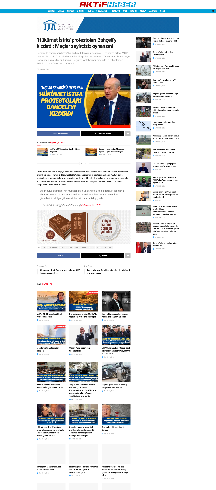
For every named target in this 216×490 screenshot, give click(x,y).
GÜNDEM (52, 11)
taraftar (108, 247)
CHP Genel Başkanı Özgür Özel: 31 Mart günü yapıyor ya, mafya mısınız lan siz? (116, 351)
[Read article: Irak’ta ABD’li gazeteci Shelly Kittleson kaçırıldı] (42, 152)
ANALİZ (61, 11)
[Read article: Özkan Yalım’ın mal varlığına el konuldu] (143, 247)
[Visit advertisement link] (108, 27)
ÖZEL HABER (101, 11)
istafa (77, 247)
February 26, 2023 (43, 69)
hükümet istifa (66, 247)
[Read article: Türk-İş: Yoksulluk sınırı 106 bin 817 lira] (143, 84)
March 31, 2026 (56, 154)
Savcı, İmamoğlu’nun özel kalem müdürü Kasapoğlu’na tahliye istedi (165, 194)
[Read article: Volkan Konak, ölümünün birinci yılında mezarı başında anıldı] (143, 111)
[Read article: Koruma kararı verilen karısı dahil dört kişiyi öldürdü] (143, 153)
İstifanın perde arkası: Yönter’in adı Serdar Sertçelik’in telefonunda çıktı (83, 470)
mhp (84, 247)
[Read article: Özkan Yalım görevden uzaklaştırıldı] (83, 335)
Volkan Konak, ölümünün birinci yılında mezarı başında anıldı (166, 110)
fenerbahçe (52, 247)
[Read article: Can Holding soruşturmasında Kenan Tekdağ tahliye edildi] (116, 301)
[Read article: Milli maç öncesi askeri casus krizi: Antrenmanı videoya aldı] (143, 140)
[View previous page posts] (81, 163)
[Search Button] (213, 11)
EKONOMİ (81, 11)
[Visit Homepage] (108, 4)
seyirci (91, 247)
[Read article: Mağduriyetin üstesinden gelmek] (51, 335)
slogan (99, 247)
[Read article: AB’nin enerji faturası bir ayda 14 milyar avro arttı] (143, 70)
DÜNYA (91, 11)
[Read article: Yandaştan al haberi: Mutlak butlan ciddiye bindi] (51, 454)
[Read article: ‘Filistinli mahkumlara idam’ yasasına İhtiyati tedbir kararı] (51, 372)
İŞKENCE (133, 11)
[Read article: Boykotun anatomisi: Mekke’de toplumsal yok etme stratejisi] (91, 152)
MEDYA (143, 11)
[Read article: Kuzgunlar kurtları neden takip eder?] (143, 126)
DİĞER (162, 11)
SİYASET (70, 11)
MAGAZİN (153, 11)
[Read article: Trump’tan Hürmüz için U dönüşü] (116, 414)
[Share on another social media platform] (127, 133)
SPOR (125, 11)
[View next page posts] (86, 163)
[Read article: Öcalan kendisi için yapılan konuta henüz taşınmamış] (143, 167)
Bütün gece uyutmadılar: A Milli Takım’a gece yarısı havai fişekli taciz (166, 180)
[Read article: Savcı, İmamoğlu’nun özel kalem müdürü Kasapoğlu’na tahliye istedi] (143, 196)
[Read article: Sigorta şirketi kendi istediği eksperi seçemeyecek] (116, 372)
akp (43, 247)
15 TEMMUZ (115, 11)
